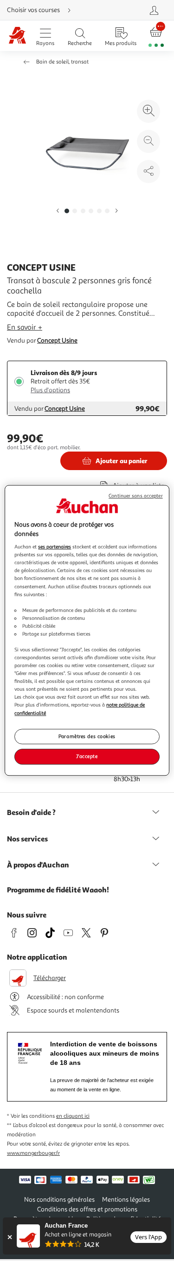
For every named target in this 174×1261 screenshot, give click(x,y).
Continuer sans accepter (135, 496)
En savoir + (24, 327)
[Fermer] (9, 1237)
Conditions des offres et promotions (87, 1209)
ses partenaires (54, 546)
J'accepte (86, 756)
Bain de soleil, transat (62, 61)
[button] (57, 211)
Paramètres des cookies (87, 736)
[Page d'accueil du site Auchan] (17, 36)
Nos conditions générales (59, 1200)
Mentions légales (126, 1200)
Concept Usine (57, 340)
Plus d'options (50, 390)
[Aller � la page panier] (156, 36)
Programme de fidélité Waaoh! (58, 889)
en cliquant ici (73, 1116)
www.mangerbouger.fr (33, 1153)
